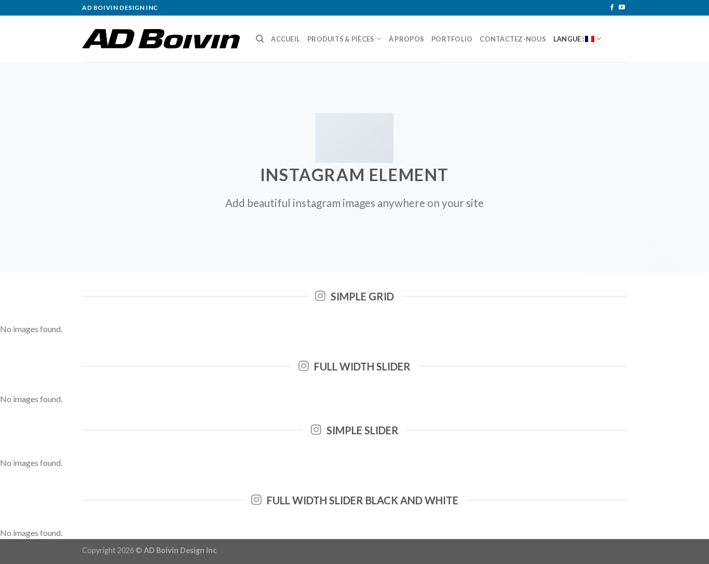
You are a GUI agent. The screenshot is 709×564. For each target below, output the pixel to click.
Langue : (569, 39)
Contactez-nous (513, 39)
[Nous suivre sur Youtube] (622, 7)
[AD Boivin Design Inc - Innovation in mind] (161, 39)
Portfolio (451, 39)
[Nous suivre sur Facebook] (612, 7)
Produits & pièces (340, 39)
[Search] (260, 39)
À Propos (406, 39)
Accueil (285, 39)
